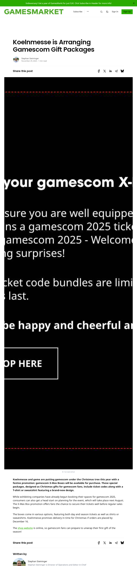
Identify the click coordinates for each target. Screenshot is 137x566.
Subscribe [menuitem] (77, 11)
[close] (134, 3)
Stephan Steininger (30, 58)
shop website (25, 528)
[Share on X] (104, 71)
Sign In (115, 11)
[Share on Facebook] (99, 71)
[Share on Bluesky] (122, 71)
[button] (87, 11)
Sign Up (127, 11)
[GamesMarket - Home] (35, 11)
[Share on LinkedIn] (110, 71)
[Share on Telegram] (116, 71)
